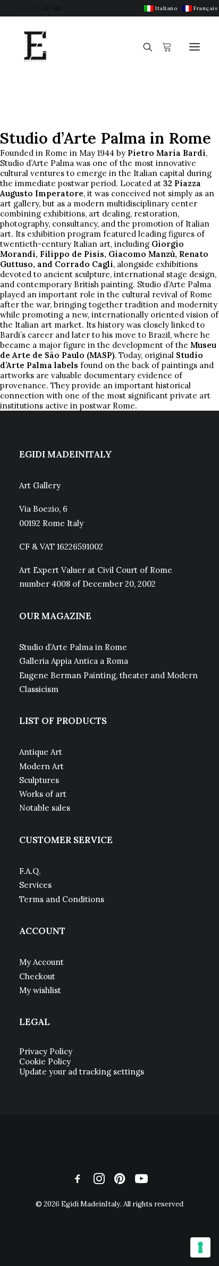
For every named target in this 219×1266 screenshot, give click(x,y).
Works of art (42, 794)
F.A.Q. (30, 871)
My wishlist (40, 990)
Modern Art (41, 766)
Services (35, 885)
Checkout (37, 976)
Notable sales (44, 808)
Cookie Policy (45, 1061)
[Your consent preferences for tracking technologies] (200, 1247)
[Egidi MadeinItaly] (35, 47)
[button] (22, 8)
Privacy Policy (45, 1051)
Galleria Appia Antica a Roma (73, 661)
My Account (41, 962)
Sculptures (39, 780)
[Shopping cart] (162, 47)
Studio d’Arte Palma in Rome (73, 647)
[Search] (143, 47)
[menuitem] (160, 8)
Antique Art (40, 752)
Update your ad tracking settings (81, 1072)
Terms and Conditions (61, 899)
